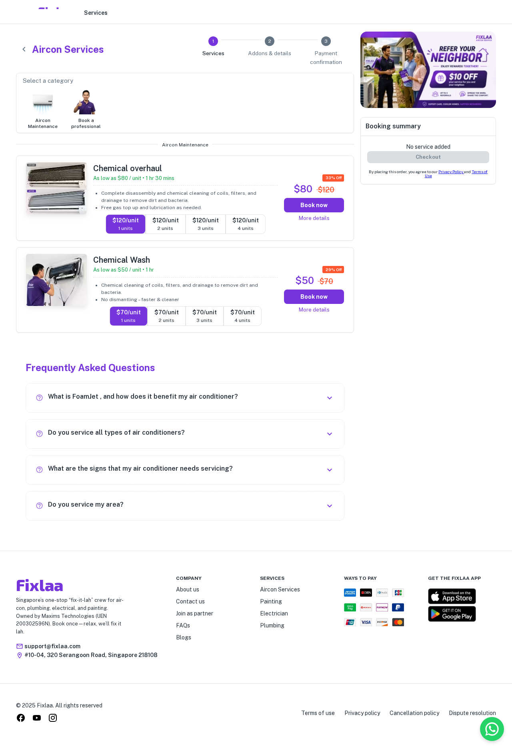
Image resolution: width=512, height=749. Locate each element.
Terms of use (318, 713)
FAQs (183, 625)
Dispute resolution (472, 713)
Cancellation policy (414, 713)
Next (502, 71)
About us (187, 589)
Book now (314, 205)
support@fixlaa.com (52, 646)
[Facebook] (21, 719)
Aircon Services (280, 589)
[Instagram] (53, 719)
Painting (271, 601)
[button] (185, 397)
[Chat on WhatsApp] (492, 729)
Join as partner (194, 613)
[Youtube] (37, 719)
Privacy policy (362, 713)
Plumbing (272, 625)
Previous (354, 71)
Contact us (190, 601)
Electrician (274, 613)
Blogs (183, 637)
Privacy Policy (451, 171)
